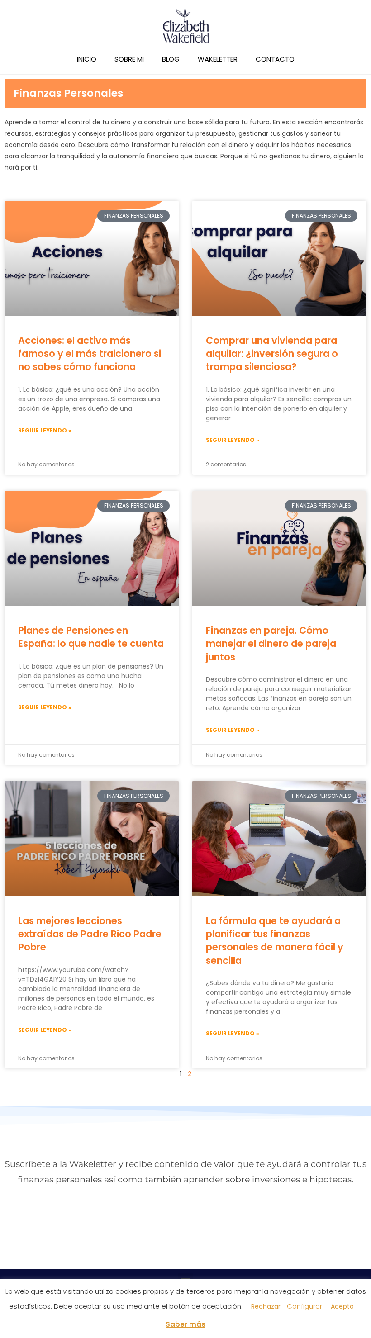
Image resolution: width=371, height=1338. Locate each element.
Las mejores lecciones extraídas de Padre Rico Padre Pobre (90, 934)
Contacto (275, 59)
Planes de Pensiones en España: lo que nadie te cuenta (91, 637)
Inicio (86, 59)
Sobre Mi (129, 59)
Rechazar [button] (266, 1306)
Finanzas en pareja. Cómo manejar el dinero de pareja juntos (271, 644)
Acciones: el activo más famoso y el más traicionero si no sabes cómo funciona (89, 354)
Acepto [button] (342, 1306)
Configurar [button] (304, 1306)
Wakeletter (218, 59)
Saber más (185, 1324)
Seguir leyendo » (44, 430)
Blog (171, 59)
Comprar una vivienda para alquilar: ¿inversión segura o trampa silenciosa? (272, 354)
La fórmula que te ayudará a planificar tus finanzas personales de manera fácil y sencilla (274, 940)
